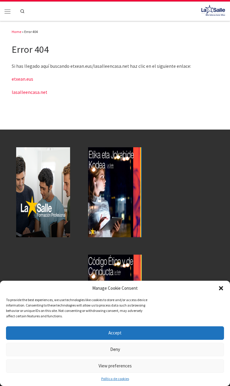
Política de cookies (115, 378)
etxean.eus (22, 79)
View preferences (115, 366)
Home (16, 31)
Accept (115, 333)
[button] (221, 288)
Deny (115, 349)
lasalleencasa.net (29, 92)
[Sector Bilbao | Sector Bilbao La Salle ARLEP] (213, 10)
